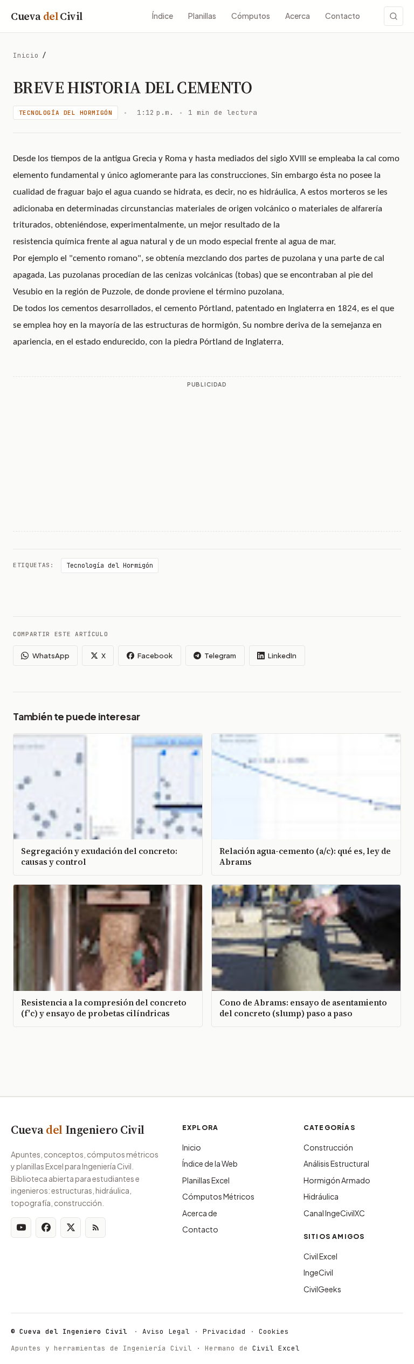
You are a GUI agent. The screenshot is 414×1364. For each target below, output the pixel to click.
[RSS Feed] (95, 1227)
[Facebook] (46, 1227)
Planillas (202, 15)
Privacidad (224, 1331)
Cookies (274, 1331)
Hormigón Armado (336, 1180)
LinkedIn (282, 655)
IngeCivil (318, 1272)
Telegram (220, 655)
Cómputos (250, 15)
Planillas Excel (206, 1180)
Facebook (154, 655)
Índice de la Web (210, 1163)
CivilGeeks (322, 1289)
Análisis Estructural (336, 1163)
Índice (162, 15)
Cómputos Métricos (218, 1196)
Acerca (297, 15)
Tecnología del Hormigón (66, 112)
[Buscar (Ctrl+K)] (393, 16)
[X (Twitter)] (70, 1227)
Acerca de (199, 1213)
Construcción (328, 1147)
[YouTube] (21, 1227)
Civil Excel (320, 1256)
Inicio (26, 55)
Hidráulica (321, 1196)
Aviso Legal (166, 1331)
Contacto (342, 15)
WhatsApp (51, 655)
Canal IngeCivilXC (334, 1213)
